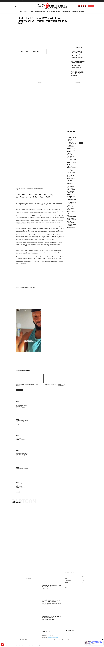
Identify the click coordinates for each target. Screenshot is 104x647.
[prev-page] (17, 492)
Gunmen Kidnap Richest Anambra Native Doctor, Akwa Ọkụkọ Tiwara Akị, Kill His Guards (22, 421)
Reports (84, 23)
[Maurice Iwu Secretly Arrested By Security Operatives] (52, 579)
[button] (13, 6)
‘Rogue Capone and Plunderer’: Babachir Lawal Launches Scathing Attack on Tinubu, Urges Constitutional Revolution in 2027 (71, 203)
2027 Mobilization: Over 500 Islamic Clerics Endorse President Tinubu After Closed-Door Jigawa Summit (78, 63)
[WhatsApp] (57, 52)
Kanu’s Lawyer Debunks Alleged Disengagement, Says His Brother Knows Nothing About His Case (22, 453)
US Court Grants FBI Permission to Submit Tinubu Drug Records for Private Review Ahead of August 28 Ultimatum (71, 186)
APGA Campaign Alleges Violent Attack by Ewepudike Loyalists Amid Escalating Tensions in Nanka (71, 171)
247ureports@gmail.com (53, 637)
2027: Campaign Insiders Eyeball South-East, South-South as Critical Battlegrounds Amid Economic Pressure (71, 219)
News (17, 450)
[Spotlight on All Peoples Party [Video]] (52, 537)
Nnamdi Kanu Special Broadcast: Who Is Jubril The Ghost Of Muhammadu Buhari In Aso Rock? (51, 601)
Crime (73, 77)
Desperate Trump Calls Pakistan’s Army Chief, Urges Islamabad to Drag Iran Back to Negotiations (78, 53)
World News (74, 57)
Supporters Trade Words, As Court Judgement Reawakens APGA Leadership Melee (22, 485)
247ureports (18, 407)
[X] (83, 6)
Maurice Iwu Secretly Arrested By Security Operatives (51, 586)
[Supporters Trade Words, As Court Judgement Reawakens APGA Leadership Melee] (23, 478)
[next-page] (19, 492)
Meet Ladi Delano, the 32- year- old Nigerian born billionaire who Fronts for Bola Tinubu (51, 617)
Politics (73, 67)
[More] (60, 52)
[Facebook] (79, 6)
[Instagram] (81, 6)
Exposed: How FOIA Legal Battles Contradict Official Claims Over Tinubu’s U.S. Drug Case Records (71, 156)
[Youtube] (85, 6)
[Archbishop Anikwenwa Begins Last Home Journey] (23, 463)
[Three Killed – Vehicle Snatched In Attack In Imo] (23, 431)
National (69, 162)
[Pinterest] (55, 52)
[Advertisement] (52, 33)
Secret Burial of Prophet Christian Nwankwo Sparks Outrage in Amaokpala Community (77, 73)
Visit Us (81, 143)
